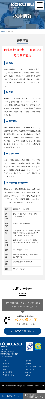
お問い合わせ (30, 369)
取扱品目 (6, 366)
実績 (4, 369)
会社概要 (28, 361)
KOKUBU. (34, 385)
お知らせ (28, 372)
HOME (3, 31)
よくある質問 (7, 372)
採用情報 (28, 364)
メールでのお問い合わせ (22, 331)
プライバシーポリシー (33, 366)
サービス (6, 364)
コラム (27, 375)
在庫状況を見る (8, 375)
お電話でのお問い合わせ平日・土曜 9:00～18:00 (26, 320)
